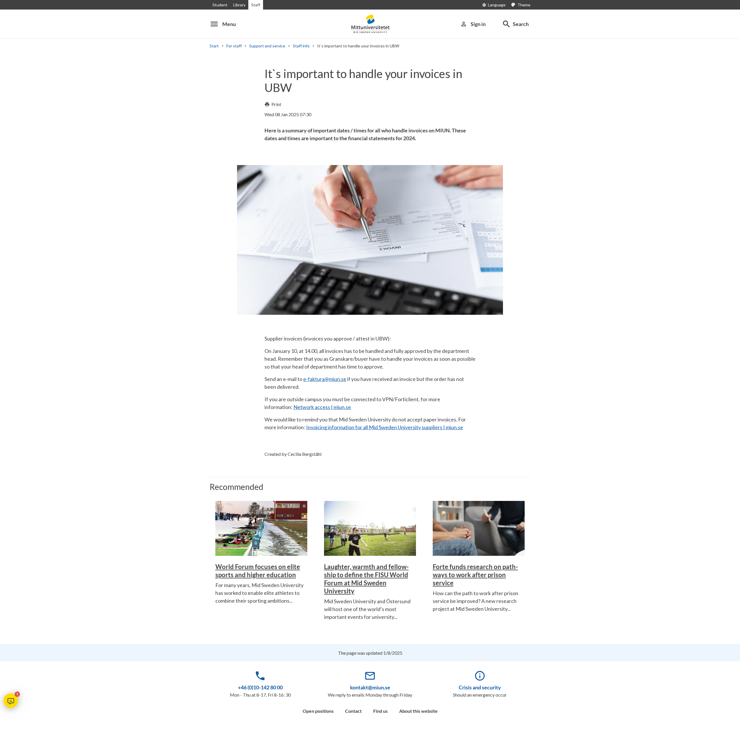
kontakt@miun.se (370, 687)
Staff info (301, 45)
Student (219, 4)
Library (239, 4)
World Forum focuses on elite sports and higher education (257, 571)
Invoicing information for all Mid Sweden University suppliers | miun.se (384, 427)
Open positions (318, 711)
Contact (353, 711)
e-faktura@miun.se (324, 379)
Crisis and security (480, 687)
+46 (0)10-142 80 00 (260, 687)
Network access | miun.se (322, 407)
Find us (380, 711)
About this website (418, 711)
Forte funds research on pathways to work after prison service (475, 575)
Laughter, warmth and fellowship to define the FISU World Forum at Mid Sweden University (366, 579)
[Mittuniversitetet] (370, 24)
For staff (234, 45)
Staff (255, 4)
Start (214, 45)
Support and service (267, 45)
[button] (10, 700)
